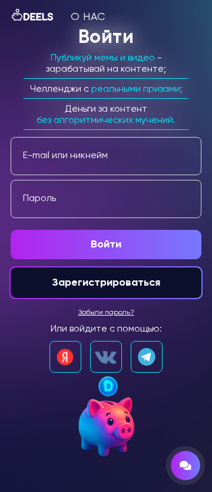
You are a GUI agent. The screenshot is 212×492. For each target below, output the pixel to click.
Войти (106, 244)
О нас (88, 17)
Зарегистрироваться (106, 282)
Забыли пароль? (106, 312)
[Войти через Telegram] (147, 357)
